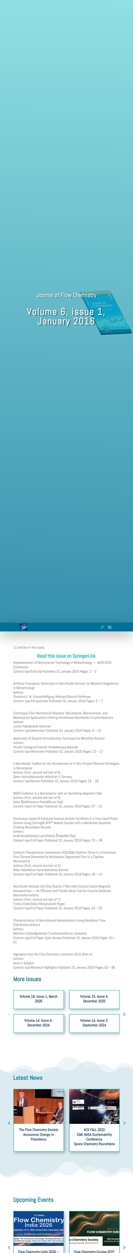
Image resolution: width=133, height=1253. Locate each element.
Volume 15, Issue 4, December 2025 (94, 998)
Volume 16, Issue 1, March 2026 (38, 998)
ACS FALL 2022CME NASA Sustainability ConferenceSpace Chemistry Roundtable (94, 1136)
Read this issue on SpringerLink (66, 656)
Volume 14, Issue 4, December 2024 (38, 1022)
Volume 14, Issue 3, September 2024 (94, 1022)
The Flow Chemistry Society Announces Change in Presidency (38, 1134)
